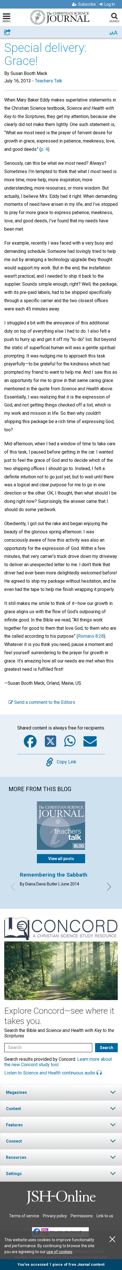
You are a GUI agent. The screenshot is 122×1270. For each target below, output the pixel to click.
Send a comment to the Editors (44, 702)
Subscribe (87, 4)
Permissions (82, 1216)
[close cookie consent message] (112, 1239)
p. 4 (44, 149)
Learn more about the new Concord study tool (58, 1061)
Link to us (104, 1216)
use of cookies (59, 1251)
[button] (61, 1092)
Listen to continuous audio (50, 1073)
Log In (109, 4)
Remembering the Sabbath (53, 874)
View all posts (61, 858)
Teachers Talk (48, 81)
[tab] (61, 1092)
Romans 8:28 (91, 636)
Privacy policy (55, 1216)
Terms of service (24, 1216)
